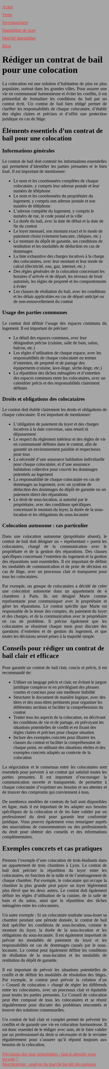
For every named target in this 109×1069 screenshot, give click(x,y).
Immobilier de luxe (18, 30)
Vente (7, 14)
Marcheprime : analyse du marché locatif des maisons (49, 1064)
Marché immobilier (19, 38)
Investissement (15, 22)
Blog (6, 46)
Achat (7, 6)
